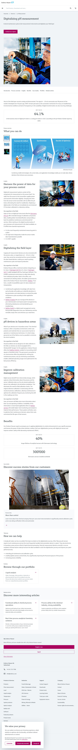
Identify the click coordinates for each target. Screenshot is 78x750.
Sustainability (61, 702)
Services (6, 721)
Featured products (8, 714)
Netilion (30, 281)
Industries (6, 13)
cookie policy (24, 739)
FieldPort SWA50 (14, 350)
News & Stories (62, 693)
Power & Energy (26, 699)
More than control (11, 515)
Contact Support (44, 684)
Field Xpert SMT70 (15, 270)
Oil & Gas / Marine (26, 690)
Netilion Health (9, 308)
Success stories (61, 699)
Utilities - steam (26, 705)
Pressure (6, 699)
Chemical (13, 13)
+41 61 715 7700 (11, 669)
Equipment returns (44, 699)
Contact (59, 687)
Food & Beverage (26, 684)
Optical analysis (8, 705)
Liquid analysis (11, 573)
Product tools (7, 717)
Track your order (44, 696)
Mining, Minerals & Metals (28, 702)
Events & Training (62, 696)
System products (8, 702)
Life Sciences (25, 693)
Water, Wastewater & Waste (29, 687)
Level (5, 690)
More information (8, 656)
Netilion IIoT (7, 708)
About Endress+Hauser (64, 684)
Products (6, 684)
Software (6, 711)
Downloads (42, 687)
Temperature (7, 696)
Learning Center (44, 693)
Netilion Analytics (10, 300)
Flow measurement (9, 687)
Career (59, 690)
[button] (11, 31)
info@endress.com (11, 673)
